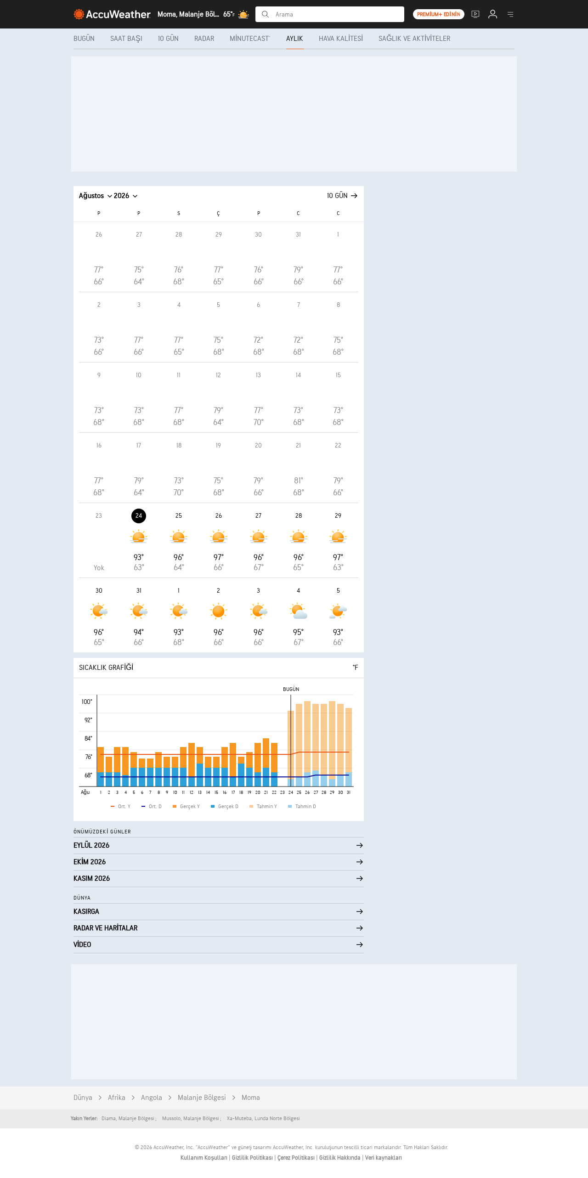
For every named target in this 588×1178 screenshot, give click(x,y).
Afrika (116, 1097)
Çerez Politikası (296, 1157)
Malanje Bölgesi (202, 1097)
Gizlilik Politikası (253, 1157)
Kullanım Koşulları (205, 1157)
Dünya (83, 1097)
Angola (151, 1097)
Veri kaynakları (383, 1157)
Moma (251, 1097)
